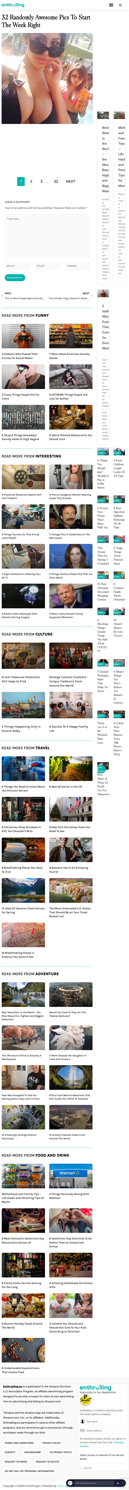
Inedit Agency (65, 1485)
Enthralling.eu (12, 1386)
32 (56, 181)
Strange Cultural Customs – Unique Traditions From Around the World (68, 681)
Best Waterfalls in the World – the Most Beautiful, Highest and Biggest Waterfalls (23, 1016)
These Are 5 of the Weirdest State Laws (102, 732)
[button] (111, 5)
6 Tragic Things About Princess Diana (118, 555)
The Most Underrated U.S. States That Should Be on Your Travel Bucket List (69, 912)
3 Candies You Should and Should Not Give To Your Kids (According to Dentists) (67, 1327)
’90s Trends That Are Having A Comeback (103, 555)
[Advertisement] (47, 149)
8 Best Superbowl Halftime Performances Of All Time (121, 517)
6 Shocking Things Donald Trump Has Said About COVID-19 (102, 635)
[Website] (77, 266)
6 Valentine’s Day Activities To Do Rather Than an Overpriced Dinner (70, 1242)
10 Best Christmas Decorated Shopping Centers (103, 591)
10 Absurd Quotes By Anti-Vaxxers (118, 627)
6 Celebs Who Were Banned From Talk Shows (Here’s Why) (119, 738)
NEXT (70, 181)
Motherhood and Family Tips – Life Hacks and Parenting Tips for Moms (23, 1198)
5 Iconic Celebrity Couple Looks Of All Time (119, 468)
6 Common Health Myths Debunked (119, 591)
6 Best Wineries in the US (65, 786)
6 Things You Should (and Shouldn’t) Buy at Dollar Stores (103, 473)
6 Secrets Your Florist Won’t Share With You (102, 517)
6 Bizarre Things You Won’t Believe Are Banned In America (119, 687)
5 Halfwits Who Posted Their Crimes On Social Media (108, 327)
